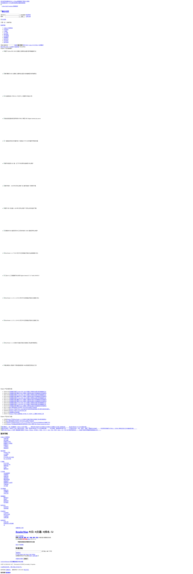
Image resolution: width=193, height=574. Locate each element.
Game (5, 467)
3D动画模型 (7, 473)
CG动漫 (11, 46)
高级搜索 (23, 3)
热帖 (31, 537)
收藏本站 (7, 1)
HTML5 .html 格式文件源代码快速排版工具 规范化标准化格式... (33, 409)
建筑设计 (6, 497)
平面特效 (6, 484)
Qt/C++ (12, 1)
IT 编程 (5, 31)
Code (30, 554)
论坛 (6, 40)
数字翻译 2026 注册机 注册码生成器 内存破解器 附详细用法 (30, 393)
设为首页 (3, 1)
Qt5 (33, 45)
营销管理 (6, 448)
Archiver (3, 561)
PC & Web (6, 463)
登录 (30, 555)
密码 (2, 16)
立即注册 (28, 16)
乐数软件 (8, 569)
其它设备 (6, 440)
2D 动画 (6, 485)
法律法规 (6, 517)
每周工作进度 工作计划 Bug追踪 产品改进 (26, 407)
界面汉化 (6, 490)
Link (24, 554)
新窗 (17, 537)
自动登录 (23, 15)
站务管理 (3, 520)
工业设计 (6, 446)
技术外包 (6, 39)
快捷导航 (3, 25)
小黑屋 (11, 561)
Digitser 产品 (13, 409)
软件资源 (6, 42)
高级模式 (18, 552)
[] (12, 391)
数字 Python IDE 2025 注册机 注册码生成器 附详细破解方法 (30, 394)
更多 (37, 537)
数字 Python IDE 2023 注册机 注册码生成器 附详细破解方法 (30, 398)
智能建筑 (6, 37)
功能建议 (12, 391)
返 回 (17, 536)
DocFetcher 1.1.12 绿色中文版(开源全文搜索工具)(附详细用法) (30, 419)
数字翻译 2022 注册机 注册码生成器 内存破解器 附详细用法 (30, 406)
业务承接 (6, 508)
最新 (25, 537)
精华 (34, 537)
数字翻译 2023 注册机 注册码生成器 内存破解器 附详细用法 (30, 399)
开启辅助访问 (4, 3)
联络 (28, 1)
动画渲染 (16, 46)
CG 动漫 (6, 32)
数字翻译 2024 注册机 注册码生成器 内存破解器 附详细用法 (30, 401)
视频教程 (19, 1)
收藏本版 (18, 527)
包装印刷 (6, 438)
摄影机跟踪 (7, 479)
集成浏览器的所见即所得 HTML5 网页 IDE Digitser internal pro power (32, 424)
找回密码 (28, 14)
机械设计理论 (7, 441)
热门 (28, 537)
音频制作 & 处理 (8, 482)
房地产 (5, 499)
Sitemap (7, 561)
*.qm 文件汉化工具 (21, 410)
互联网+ (6, 455)
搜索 (16, 45)
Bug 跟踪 (11, 407)
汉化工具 (6, 493)
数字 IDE (25, 45)
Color (18, 554)
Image (21, 554)
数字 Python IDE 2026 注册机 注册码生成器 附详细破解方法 (30, 391)
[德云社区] (5, 11)
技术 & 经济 (7, 514)
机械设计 (6, 445)
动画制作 (6, 474)
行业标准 (6, 516)
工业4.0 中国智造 (8, 28)
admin (28, 539)
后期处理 (6, 481)
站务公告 (6, 522)
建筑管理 (6, 501)
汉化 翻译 (6, 36)
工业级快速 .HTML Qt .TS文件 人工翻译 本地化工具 (30, 413)
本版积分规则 (19, 558)
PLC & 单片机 (7, 458)
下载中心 (24, 1)
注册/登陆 (13, 3)
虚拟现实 (6, 478)
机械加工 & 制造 (8, 443)
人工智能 (6, 454)
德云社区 (3, 46)
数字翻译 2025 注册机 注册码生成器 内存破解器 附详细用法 (30, 396)
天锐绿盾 (17, 412)
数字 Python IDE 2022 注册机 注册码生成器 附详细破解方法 (30, 404)
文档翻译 (41, 45)
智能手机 (6, 466)
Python (15, 1)
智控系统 (6, 34)
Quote (27, 554)
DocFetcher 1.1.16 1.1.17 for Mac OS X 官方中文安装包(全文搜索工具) (32, 422)
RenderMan (22, 531)
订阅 (22, 527)
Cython (30, 45)
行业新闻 (6, 512)
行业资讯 (6, 29)
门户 (9, 3)
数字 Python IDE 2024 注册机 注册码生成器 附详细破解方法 (30, 402)
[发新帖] (21, 536)
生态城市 (6, 502)
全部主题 (20, 537)
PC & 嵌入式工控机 (9, 457)
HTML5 (36, 45)
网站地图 (18, 3)
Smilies (33, 554)
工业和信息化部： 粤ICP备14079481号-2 (11, 567)
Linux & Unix (7, 464)
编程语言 (6, 468)
